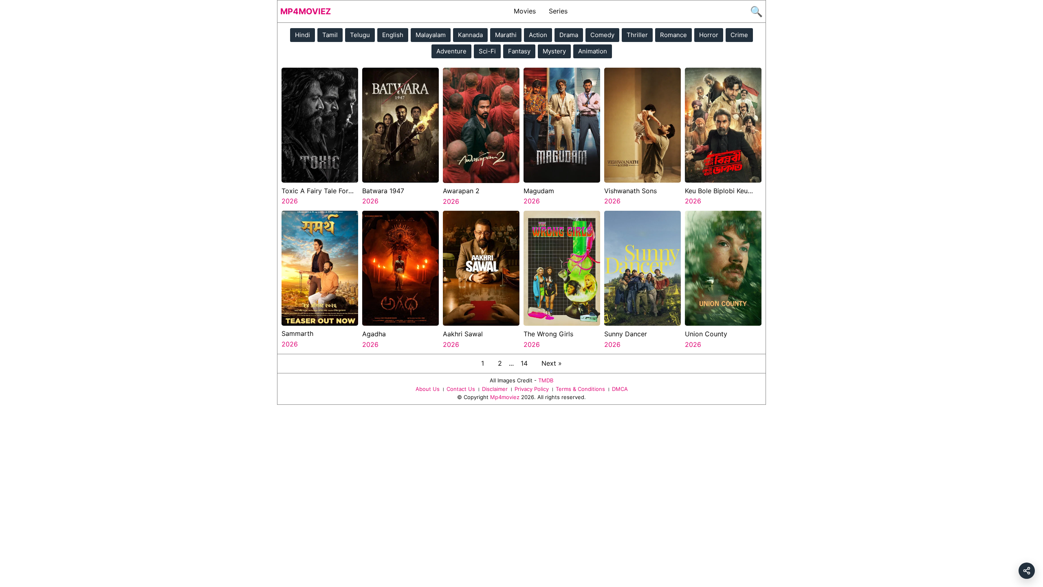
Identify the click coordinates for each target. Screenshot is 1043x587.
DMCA (620, 389)
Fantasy (519, 51)
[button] (1027, 571)
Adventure (451, 51)
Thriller (637, 35)
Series (558, 11)
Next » (551, 363)
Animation (592, 51)
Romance (673, 35)
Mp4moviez (305, 11)
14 (524, 363)
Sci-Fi (487, 51)
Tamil (330, 35)
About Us (428, 389)
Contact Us (461, 389)
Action (538, 35)
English (392, 35)
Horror (708, 35)
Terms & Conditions (580, 389)
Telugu (360, 35)
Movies (525, 11)
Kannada (470, 35)
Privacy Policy (532, 389)
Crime (739, 35)
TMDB (545, 380)
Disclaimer (495, 389)
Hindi (302, 35)
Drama (568, 35)
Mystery (554, 51)
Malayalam (431, 35)
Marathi (506, 35)
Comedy (602, 35)
